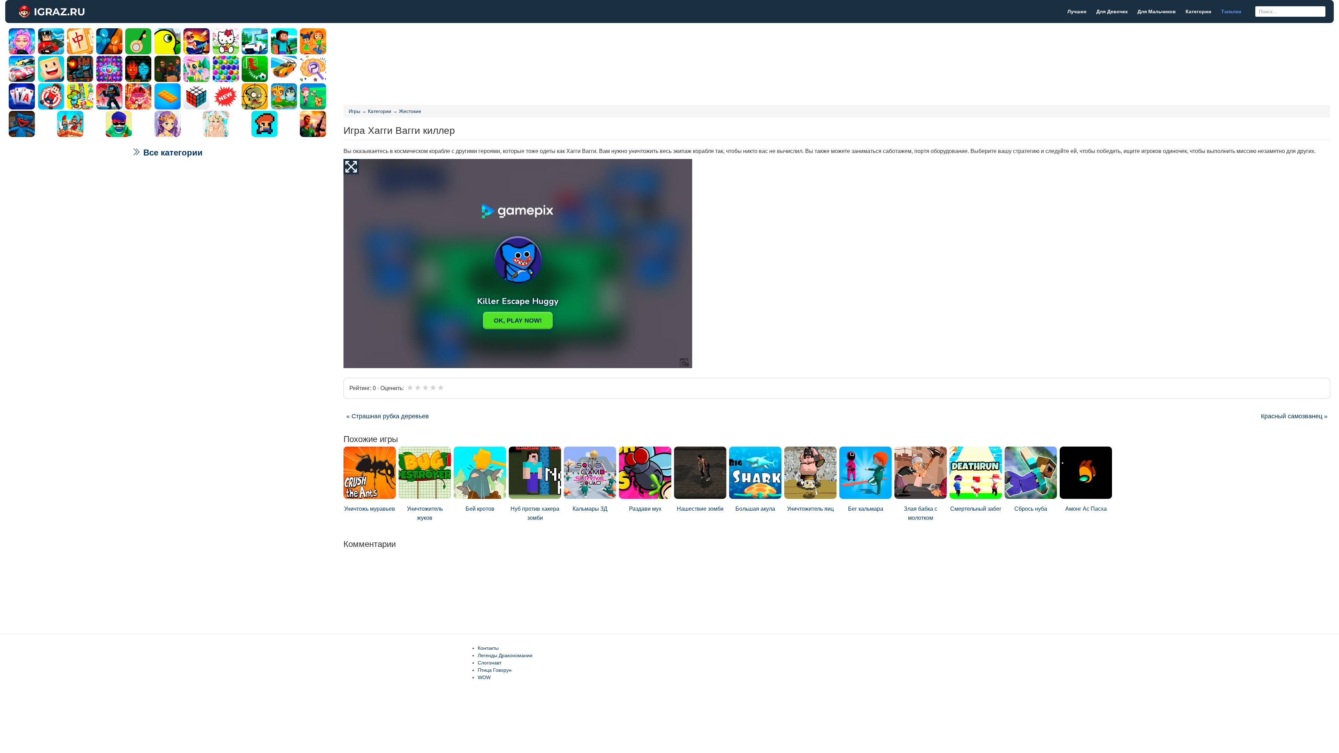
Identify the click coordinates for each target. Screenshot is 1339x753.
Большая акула (755, 509)
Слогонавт (489, 662)
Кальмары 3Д (590, 509)
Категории (1198, 11)
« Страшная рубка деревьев (387, 416)
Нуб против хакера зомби (534, 513)
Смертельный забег (975, 509)
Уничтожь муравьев (369, 509)
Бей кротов (480, 509)
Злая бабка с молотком (920, 513)
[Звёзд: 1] (410, 387)
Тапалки (1231, 11)
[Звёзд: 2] (417, 387)
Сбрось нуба (1030, 509)
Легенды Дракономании (505, 655)
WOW (484, 677)
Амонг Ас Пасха (1086, 509)
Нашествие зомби (700, 509)
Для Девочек (1112, 11)
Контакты (488, 648)
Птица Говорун (495, 670)
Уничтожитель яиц (810, 509)
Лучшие (1077, 11)
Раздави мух (645, 509)
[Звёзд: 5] (440, 387)
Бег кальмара (865, 509)
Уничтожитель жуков (425, 513)
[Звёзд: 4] (433, 387)
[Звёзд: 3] (425, 387)
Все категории (172, 152)
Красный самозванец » (1294, 416)
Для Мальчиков (1156, 11)
